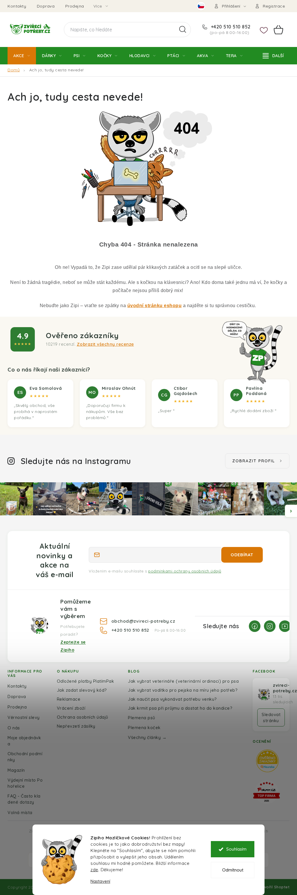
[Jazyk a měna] (201, 6)
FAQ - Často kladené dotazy (24, 799)
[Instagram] (270, 626)
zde (94, 869)
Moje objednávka (24, 741)
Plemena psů (141, 717)
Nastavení (100, 881)
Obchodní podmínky (25, 756)
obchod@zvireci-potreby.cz (143, 621)
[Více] (273, 55)
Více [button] (97, 6)
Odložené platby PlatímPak (85, 681)
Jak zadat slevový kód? (82, 690)
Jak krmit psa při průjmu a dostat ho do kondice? (180, 708)
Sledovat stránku (271, 717)
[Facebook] (254, 626)
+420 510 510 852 (230, 27)
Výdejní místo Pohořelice (25, 783)
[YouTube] (285, 626)
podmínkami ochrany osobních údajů (184, 571)
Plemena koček (144, 727)
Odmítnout (232, 870)
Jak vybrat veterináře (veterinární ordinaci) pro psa (183, 681)
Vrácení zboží (71, 708)
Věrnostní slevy (24, 717)
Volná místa (20, 812)
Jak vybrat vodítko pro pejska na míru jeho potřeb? (183, 690)
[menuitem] (22, 55)
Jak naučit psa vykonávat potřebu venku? (172, 699)
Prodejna (74, 6)
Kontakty (17, 6)
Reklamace (69, 699)
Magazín (16, 770)
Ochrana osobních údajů (82, 717)
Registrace (274, 6)
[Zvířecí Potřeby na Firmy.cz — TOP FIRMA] (266, 792)
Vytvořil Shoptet (273, 887)
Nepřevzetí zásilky (76, 726)
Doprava (46, 6)
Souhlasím (236, 849)
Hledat (183, 29)
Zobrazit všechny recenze (105, 344)
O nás (14, 728)
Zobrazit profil (253, 460)
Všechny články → (147, 737)
